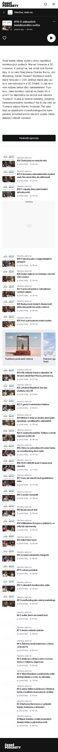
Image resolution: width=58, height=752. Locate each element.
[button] (45, 4)
